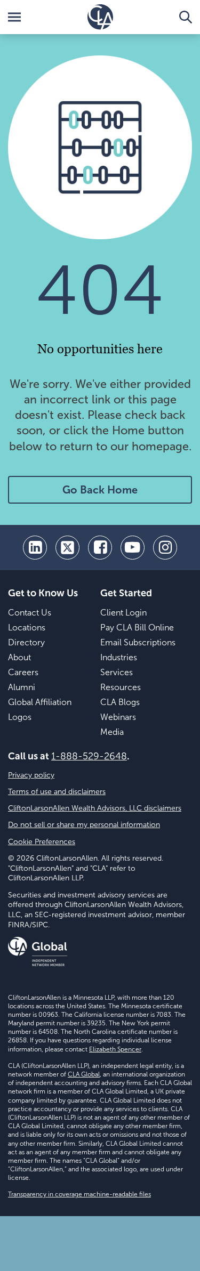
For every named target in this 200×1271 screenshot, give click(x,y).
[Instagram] (165, 548)
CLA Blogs (120, 702)
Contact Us (29, 612)
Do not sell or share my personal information (84, 825)
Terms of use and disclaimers (57, 792)
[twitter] (67, 548)
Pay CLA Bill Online (137, 627)
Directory (26, 642)
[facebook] (100, 548)
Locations (26, 627)
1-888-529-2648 (89, 756)
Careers (23, 672)
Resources (120, 687)
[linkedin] (35, 548)
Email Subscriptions (137, 642)
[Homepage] (100, 17)
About (19, 657)
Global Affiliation (39, 702)
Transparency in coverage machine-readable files (79, 1194)
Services (116, 672)
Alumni (21, 687)
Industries (118, 657)
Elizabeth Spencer (115, 1049)
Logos (19, 717)
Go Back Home (100, 490)
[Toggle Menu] (14, 17)
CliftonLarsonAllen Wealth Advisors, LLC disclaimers (94, 808)
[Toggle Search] (185, 17)
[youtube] (133, 548)
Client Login (123, 612)
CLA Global (84, 1074)
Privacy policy (31, 775)
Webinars (118, 717)
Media (112, 731)
